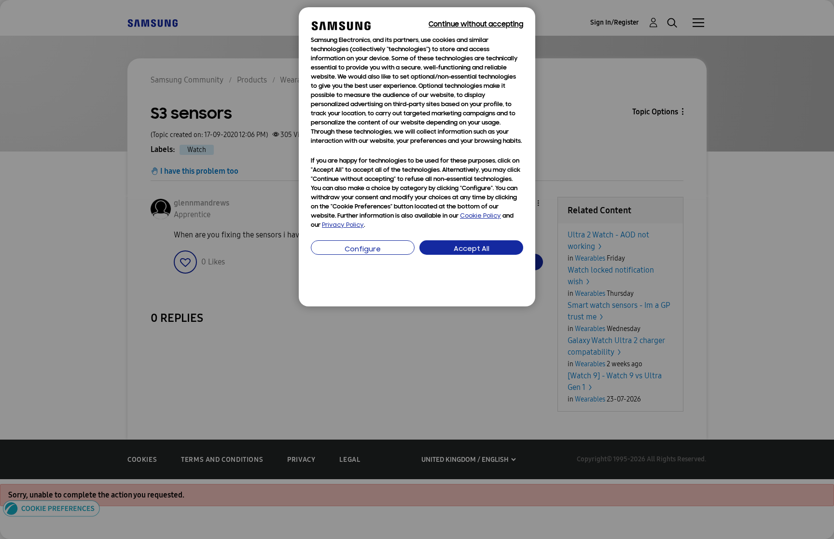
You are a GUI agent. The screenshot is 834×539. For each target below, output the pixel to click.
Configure (363, 249)
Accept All (471, 249)
